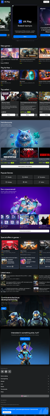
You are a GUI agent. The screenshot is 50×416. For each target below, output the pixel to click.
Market (2, 381)
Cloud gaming (4, 378)
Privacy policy (3, 402)
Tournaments (4, 389)
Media (2, 386)
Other (2, 391)
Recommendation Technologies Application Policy (10, 404)
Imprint (2, 406)
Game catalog (4, 376)
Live (2, 384)
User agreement (4, 400)
